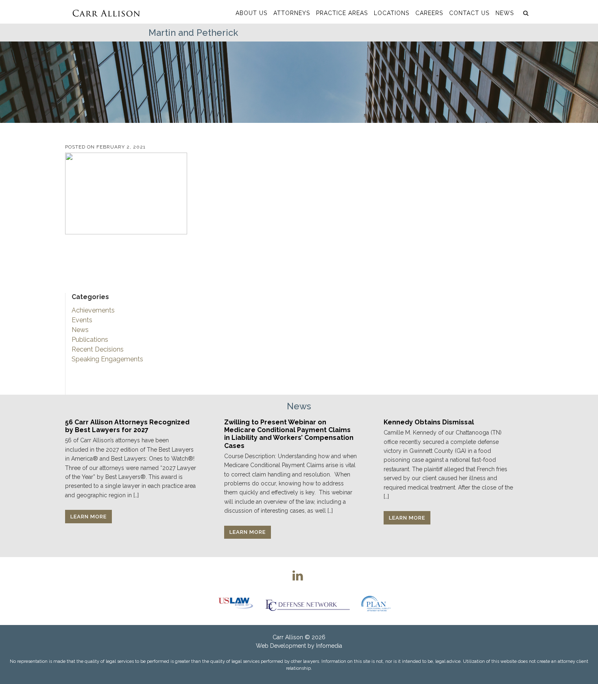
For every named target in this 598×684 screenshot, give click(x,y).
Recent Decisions (98, 349)
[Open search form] (525, 13)
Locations (391, 13)
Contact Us (469, 13)
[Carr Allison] (106, 11)
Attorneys (291, 13)
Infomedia (329, 645)
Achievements (93, 310)
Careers (429, 13)
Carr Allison (288, 637)
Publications (90, 339)
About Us (251, 13)
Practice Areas (342, 13)
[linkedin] (297, 575)
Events (82, 320)
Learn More (88, 517)
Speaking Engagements (107, 359)
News (504, 13)
